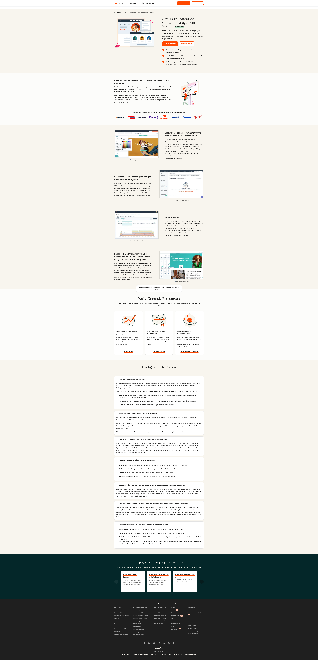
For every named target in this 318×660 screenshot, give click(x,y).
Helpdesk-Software (137, 626)
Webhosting (117, 631)
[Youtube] (154, 643)
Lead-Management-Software (140, 632)
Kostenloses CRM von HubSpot (121, 612)
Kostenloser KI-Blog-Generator (140, 618)
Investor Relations (176, 615)
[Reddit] (169, 643)
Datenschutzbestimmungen (140, 654)
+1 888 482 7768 (159, 289)
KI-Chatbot (116, 626)
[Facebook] (145, 643)
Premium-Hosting (153, 97)
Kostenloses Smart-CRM (138, 612)
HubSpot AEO (117, 610)
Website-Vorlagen (158, 623)
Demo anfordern (198, 3)
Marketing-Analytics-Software (140, 607)
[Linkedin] (164, 643)
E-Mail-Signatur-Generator (160, 607)
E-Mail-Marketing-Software (120, 637)
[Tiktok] (173, 643)
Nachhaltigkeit (176, 629)
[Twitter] (159, 643)
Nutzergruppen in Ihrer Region (194, 614)
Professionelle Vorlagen (160, 615)
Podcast (173, 621)
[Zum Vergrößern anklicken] (189, 93)
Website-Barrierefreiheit (175, 654)
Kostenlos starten (184, 3)
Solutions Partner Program (193, 631)
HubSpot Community (192, 610)
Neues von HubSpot (175, 623)
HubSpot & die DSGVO (192, 625)
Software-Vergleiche (138, 610)
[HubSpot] (115, 3)
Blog (172, 618)
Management (174, 612)
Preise (142, 3)
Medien (172, 626)
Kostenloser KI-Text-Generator (130, 575)
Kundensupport (191, 607)
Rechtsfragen (126, 654)
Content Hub (117, 12)
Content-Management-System (121, 628)
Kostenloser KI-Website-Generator (120, 622)
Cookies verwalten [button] (190, 654)
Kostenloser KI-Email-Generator (140, 615)
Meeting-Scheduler (137, 623)
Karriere (174, 610)
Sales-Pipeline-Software (138, 634)
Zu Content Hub (128, 351)
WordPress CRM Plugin (159, 621)
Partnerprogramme (192, 628)
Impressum (154, 654)
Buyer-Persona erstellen (160, 618)
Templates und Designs (121, 97)
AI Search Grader (158, 610)
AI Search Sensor (158, 612)
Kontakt (173, 632)
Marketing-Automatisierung (121, 634)
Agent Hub (116, 618)
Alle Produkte (117, 607)
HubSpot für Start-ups (192, 633)
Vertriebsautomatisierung (139, 629)
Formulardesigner (137, 621)
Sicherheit (163, 654)
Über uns (173, 607)
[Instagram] (149, 643)
